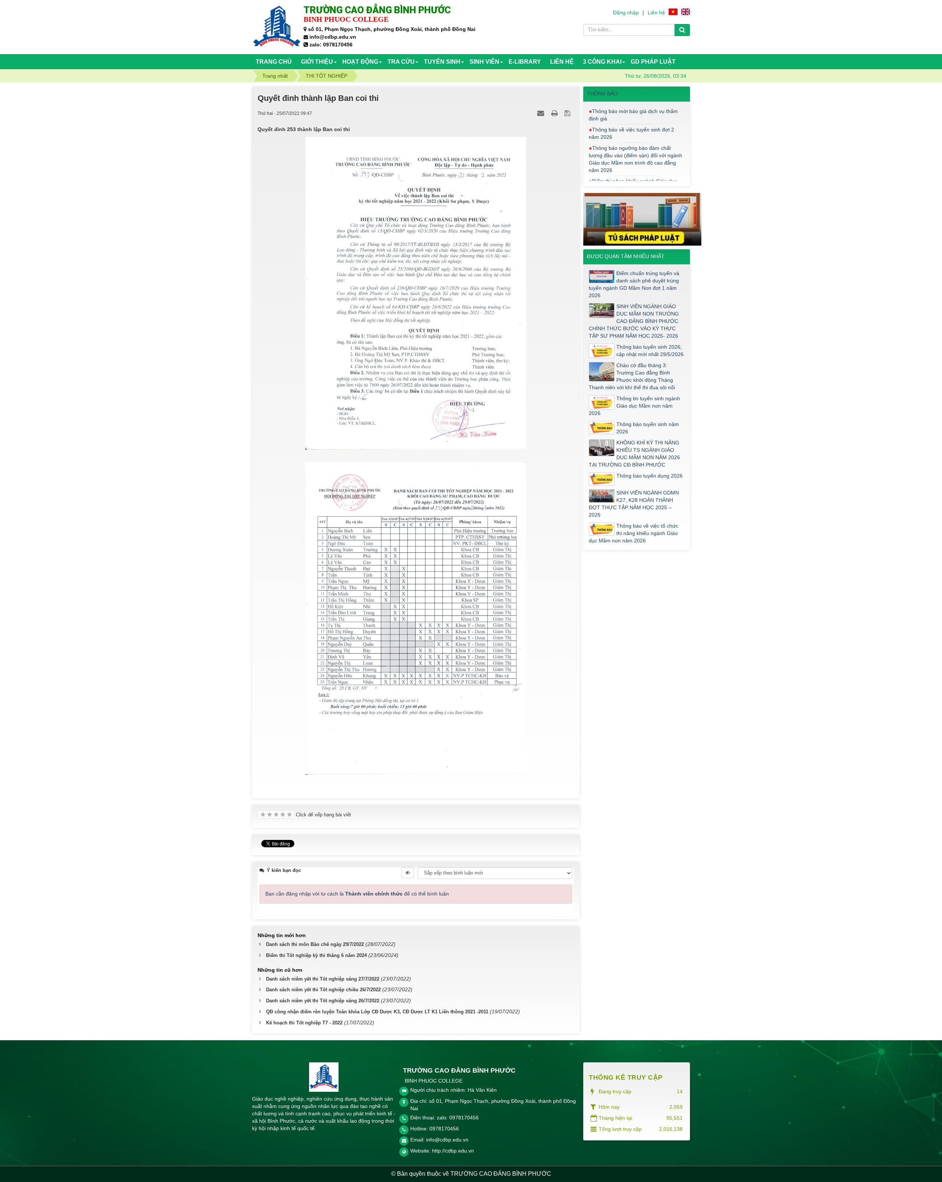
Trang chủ (274, 62)
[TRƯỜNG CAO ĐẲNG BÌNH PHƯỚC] (277, 26)
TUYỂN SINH (442, 62)
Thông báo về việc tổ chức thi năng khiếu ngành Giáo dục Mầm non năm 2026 (633, 533)
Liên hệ (656, 12)
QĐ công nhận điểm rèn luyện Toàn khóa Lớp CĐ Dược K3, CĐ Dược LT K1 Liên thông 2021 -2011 (377, 1011)
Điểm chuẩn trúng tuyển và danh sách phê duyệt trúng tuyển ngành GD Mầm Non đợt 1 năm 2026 (634, 284)
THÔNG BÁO (602, 93)
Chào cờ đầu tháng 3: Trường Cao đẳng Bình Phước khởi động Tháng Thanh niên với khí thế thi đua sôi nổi (632, 376)
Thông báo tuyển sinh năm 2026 (647, 428)
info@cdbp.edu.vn (447, 1140)
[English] (685, 11)
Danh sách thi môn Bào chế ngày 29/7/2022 (315, 944)
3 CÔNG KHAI (602, 62)
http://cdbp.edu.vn (453, 1151)
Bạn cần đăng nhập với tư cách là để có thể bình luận (357, 894)
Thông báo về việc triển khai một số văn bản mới (632, 179)
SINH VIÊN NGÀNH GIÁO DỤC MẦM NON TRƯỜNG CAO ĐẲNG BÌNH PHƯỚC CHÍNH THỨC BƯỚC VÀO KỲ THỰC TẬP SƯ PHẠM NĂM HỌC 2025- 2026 (634, 321)
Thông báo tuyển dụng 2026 (649, 476)
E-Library (525, 62)
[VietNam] (673, 11)
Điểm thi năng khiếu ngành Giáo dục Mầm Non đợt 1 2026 (633, 160)
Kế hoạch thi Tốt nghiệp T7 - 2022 (304, 1023)
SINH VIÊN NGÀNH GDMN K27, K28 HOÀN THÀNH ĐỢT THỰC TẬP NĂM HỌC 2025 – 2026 (634, 504)
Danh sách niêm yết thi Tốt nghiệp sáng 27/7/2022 (322, 979)
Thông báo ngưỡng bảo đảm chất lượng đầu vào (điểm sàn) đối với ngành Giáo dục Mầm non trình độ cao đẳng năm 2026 (635, 135)
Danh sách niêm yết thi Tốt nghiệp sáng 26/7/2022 (322, 1000)
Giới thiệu (317, 62)
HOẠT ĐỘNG (360, 62)
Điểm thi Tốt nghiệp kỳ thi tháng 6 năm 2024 (316, 955)
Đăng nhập (626, 12)
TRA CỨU (401, 62)
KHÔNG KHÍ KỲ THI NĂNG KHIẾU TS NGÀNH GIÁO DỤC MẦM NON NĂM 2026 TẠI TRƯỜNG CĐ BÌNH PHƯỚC (634, 454)
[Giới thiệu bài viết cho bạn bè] (541, 113)
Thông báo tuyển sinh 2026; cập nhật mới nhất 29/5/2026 (650, 350)
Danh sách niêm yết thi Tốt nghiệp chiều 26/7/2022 (323, 989)
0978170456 (444, 1129)
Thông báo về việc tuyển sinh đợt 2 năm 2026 (631, 109)
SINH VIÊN (484, 62)
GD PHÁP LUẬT (653, 62)
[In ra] (555, 113)
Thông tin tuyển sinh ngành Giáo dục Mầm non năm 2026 (634, 405)
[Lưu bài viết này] (568, 113)
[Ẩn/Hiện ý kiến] (407, 872)
